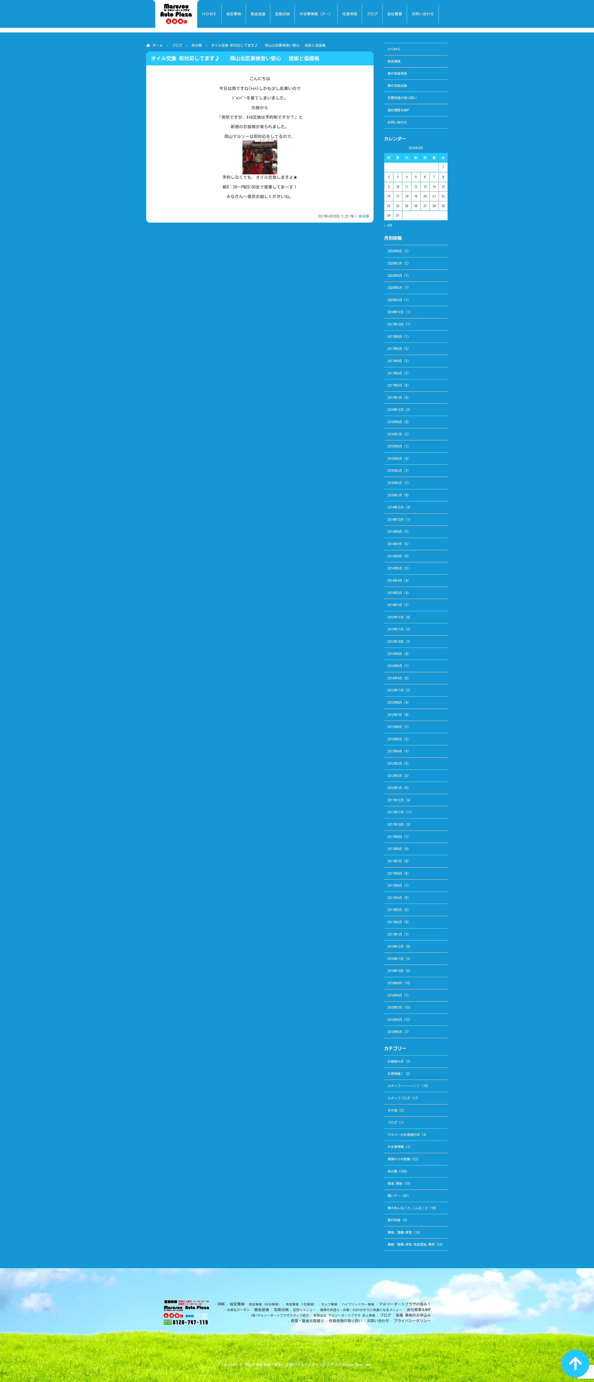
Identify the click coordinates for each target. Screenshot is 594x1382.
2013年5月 (394, 666)
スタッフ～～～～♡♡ (403, 1086)
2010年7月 (394, 1007)
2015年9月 (394, 422)
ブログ (177, 45)
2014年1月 (394, 605)
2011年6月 (394, 873)
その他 (392, 1110)
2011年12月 (395, 800)
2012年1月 (394, 788)
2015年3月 (394, 470)
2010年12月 (395, 946)
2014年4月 (394, 580)
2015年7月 (394, 434)
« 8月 (388, 225)
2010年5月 (394, 1031)
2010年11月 (395, 958)
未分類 (196, 45)
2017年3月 (394, 373)
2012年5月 (394, 739)
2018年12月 (395, 312)
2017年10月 (395, 324)
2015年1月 (394, 495)
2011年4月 (394, 897)
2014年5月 (394, 568)
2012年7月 (394, 715)
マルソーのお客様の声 (403, 1134)
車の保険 (393, 1220)
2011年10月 (395, 824)
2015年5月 (394, 458)
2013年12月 (395, 617)
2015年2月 (394, 483)
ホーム (157, 45)
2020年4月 (394, 300)
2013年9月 (394, 654)
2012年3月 (394, 763)
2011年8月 (394, 849)
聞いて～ (393, 1195)
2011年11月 (395, 812)
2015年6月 (394, 446)
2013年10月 (395, 641)
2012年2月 (394, 775)
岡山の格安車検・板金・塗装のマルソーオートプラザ (289, 1364)
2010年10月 (395, 971)
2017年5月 (394, 348)
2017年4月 (394, 361)
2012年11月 (395, 690)
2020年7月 (394, 263)
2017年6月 (394, 336)
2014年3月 (394, 593)
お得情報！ (395, 1073)
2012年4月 (394, 751)
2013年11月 (395, 629)
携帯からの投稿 (398, 1159)
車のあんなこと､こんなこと (407, 1208)
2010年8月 (394, 995)
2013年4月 (394, 678)
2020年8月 (394, 251)
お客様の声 (395, 1061)
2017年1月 (394, 397)
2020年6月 (394, 275)
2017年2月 (394, 385)
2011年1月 (394, 934)
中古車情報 (395, 1146)
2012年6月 (394, 727)
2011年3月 (394, 910)
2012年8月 (394, 702)
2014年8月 (394, 531)
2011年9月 (394, 836)
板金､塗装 (394, 1183)
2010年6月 (394, 1019)
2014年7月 (394, 544)
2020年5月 (394, 287)
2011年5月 (394, 885)
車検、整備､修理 (399, 1232)
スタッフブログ (398, 1098)
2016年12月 (395, 409)
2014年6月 (394, 556)
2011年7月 (394, 861)
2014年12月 (395, 507)
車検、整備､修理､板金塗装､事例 (411, 1244)
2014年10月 (395, 519)
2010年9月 (394, 983)
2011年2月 (394, 922)
